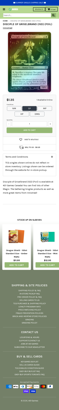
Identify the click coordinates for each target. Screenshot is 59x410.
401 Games (33, 400)
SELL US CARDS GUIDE (29, 365)
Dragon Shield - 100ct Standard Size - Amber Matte (16, 253)
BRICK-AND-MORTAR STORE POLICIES (29, 316)
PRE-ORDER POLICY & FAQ (29, 297)
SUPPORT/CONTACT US (29, 340)
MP (44, 108)
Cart (53, 9)
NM (14, 108)
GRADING (29, 319)
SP (29, 108)
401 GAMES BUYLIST (29, 361)
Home (5, 21)
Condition (10, 104)
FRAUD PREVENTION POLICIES (29, 313)
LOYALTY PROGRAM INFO (29, 306)
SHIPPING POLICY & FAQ (29, 290)
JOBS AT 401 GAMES (29, 344)
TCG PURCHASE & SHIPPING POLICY (29, 303)
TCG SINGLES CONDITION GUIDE (29, 368)
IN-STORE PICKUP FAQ (29, 293)
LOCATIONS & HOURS (29, 337)
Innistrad (7, 27)
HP (21, 114)
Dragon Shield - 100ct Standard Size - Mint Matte (47, 253)
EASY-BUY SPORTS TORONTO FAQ (30, 374)
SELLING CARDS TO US (29, 300)
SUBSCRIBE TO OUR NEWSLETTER (29, 347)
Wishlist (39, 9)
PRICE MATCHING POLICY (29, 310)
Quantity (9, 120)
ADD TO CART (16, 265)
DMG (37, 114)
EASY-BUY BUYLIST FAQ (29, 371)
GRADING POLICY (29, 323)
